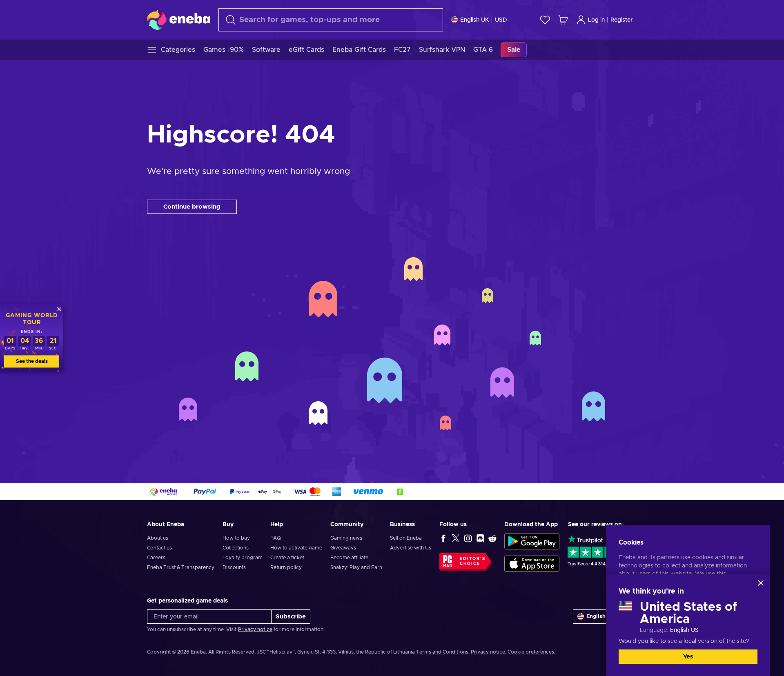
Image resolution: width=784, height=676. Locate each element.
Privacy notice (255, 629)
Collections (236, 547)
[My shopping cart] (563, 19)
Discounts (234, 567)
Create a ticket (287, 557)
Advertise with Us (410, 547)
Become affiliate (349, 557)
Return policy (286, 567)
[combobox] (331, 20)
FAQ (275, 538)
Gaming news (346, 538)
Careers (156, 557)
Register (621, 20)
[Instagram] (468, 538)
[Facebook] (443, 538)
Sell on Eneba (406, 538)
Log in (596, 20)
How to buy (236, 538)
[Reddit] (492, 538)
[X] (456, 538)
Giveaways (343, 547)
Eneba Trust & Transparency (180, 567)
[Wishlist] (545, 19)
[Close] (761, 583)
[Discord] (480, 538)
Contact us (159, 547)
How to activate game (296, 547)
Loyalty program (243, 557)
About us (157, 538)
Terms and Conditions (442, 651)
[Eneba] (178, 19)
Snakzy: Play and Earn (356, 567)
